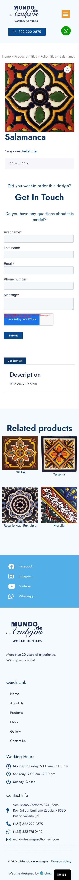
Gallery (15, 731)
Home (6, 56)
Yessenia (59, 474)
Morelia (59, 525)
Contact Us (18, 740)
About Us (16, 703)
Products (20, 56)
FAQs (14, 722)
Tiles (33, 56)
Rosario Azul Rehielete (20, 525)
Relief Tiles (48, 56)
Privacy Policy (61, 861)
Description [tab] (15, 360)
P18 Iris (20, 472)
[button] (66, 14)
